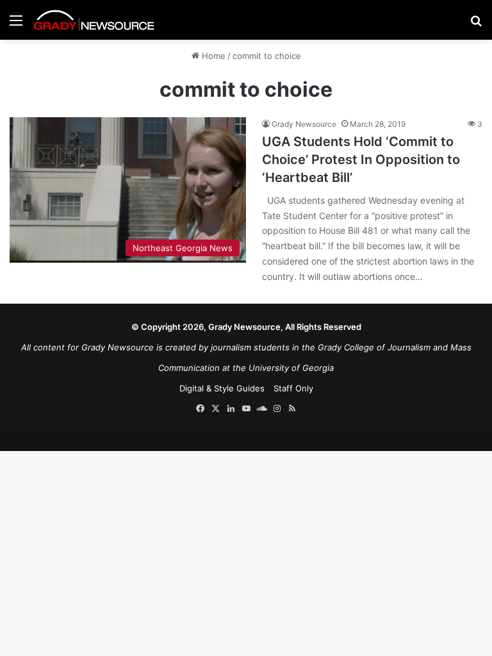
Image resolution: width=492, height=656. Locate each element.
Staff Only (293, 388)
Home (212, 56)
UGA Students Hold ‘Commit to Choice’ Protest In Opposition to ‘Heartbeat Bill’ (361, 159)
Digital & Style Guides (222, 388)
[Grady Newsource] (94, 20)
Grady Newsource (304, 124)
